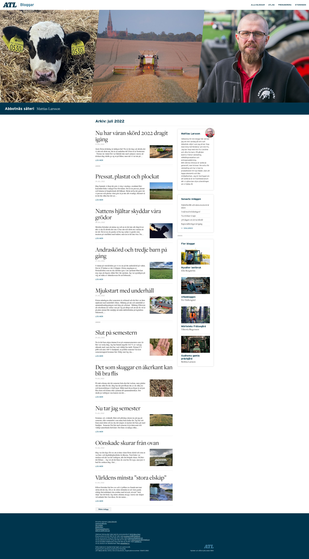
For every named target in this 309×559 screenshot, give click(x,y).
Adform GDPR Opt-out (102, 531)
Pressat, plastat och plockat (127, 176)
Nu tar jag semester (117, 408)
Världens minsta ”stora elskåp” (130, 477)
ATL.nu (271, 5)
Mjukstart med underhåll (124, 290)
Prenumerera (284, 5)
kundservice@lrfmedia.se (132, 536)
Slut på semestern (116, 332)
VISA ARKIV (188, 228)
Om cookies (99, 525)
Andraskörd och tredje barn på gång (131, 253)
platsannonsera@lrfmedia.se (140, 540)
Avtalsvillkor (99, 527)
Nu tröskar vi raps (188, 215)
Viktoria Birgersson (190, 329)
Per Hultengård (188, 299)
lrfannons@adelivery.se (135, 538)
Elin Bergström (188, 270)
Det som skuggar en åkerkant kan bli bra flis (133, 370)
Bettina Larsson (188, 361)
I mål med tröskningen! (190, 211)
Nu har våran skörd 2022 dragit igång (131, 136)
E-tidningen (300, 5)
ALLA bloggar (258, 5)
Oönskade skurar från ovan (127, 443)
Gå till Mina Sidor (135, 534)
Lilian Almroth (112, 522)
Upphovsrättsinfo (101, 523)
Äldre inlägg (103, 509)
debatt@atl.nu (125, 543)
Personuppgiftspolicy (102, 529)
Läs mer (99, 160)
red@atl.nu (137, 541)
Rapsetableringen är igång (191, 224)
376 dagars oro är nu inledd (192, 219)
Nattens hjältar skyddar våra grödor (128, 214)
